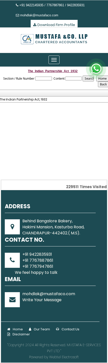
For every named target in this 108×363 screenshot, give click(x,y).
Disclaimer (21, 334)
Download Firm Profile (55, 24)
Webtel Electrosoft (64, 356)
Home (18, 329)
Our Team (42, 329)
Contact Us (70, 329)
